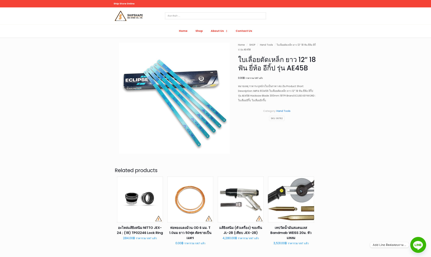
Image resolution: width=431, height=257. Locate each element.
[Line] (418, 245)
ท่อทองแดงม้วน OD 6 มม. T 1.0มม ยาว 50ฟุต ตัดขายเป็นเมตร (190, 232)
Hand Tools (266, 44)
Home (241, 44)
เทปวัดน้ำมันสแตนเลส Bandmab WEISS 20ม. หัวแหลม (290, 232)
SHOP (252, 44)
